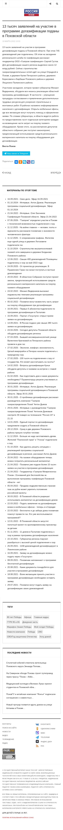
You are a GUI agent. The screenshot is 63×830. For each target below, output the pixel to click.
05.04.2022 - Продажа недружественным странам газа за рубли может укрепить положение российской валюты (31, 489)
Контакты (6, 724)
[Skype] (24, 162)
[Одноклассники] (20, 162)
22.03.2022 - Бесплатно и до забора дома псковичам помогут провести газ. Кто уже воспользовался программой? (32, 514)
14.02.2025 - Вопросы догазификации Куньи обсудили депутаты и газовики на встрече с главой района (31, 369)
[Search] (57, 3)
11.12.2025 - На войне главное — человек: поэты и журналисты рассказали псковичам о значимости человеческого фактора (31, 231)
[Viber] (28, 162)
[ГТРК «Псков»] (31, 12)
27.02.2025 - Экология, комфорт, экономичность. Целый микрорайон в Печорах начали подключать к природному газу (32, 351)
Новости (6, 732)
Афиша (27, 617)
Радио (5, 743)
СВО (40, 632)
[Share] (50, 3)
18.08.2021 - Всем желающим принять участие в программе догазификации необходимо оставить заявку (31, 577)
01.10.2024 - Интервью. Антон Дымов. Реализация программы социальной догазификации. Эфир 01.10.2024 (31, 206)
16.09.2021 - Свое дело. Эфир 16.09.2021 (27, 199)
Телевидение (8, 739)
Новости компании (16, 632)
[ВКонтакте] (16, 162)
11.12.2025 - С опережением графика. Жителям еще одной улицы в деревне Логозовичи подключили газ (30, 241)
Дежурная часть (30, 622)
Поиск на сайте (9, 728)
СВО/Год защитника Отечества (22, 636)
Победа (31, 632)
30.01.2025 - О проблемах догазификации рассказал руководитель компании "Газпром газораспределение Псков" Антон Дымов (32, 400)
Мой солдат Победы (44, 627)
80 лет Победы (14, 617)
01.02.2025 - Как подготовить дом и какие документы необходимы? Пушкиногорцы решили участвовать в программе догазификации (32, 379)
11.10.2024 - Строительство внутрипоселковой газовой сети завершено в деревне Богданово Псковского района (29, 252)
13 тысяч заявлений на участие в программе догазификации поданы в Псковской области (30, 31)
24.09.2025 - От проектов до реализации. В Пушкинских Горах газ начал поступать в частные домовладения (31, 270)
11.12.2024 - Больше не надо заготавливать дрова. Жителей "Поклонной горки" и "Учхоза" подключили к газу (32, 439)
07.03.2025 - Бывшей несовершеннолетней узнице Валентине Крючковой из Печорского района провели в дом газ (31, 340)
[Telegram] (32, 162)
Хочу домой (45, 636)
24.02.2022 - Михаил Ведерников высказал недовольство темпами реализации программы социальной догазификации (30, 294)
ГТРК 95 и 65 (13, 622)
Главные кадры (41, 617)
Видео (5, 735)
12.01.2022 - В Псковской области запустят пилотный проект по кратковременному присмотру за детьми (31, 524)
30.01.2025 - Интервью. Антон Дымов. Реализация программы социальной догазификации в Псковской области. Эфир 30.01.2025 (32, 390)
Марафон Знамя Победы (19, 627)
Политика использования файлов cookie (18, 817)
